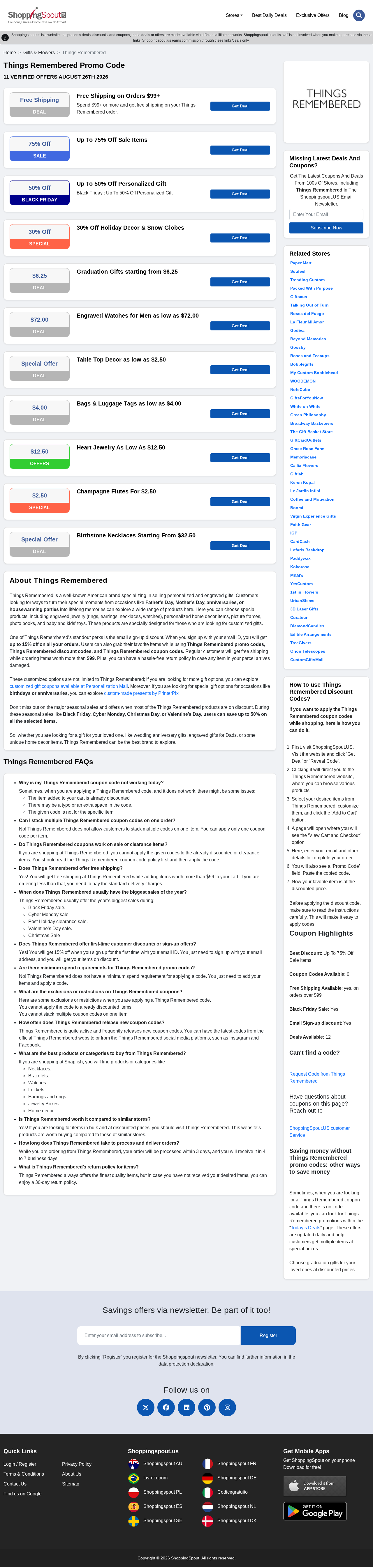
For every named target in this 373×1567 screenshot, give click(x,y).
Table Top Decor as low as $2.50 (121, 359)
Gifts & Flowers (39, 52)
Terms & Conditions (23, 1474)
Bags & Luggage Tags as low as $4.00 (129, 403)
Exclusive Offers (313, 15)
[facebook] (166, 1407)
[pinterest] (207, 1407)
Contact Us (15, 1483)
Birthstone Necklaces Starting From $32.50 (136, 535)
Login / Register (19, 1464)
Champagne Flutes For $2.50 (116, 491)
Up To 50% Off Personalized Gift (121, 183)
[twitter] (145, 1407)
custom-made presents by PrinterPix (141, 693)
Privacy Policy (77, 1464)
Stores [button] (232, 15)
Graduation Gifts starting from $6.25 (127, 271)
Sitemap (70, 1483)
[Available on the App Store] (315, 1485)
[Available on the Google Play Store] (315, 1510)
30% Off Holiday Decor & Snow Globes (130, 227)
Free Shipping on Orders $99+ (118, 96)
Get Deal (240, 106)
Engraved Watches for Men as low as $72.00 (138, 315)
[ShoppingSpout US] (37, 15)
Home (9, 52)
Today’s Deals (305, 1227)
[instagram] (227, 1407)
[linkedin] (186, 1407)
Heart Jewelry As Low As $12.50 (121, 447)
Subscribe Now (326, 227)
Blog (344, 15)
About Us (71, 1474)
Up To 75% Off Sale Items (112, 140)
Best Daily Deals (269, 15)
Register (268, 1335)
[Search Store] (359, 15)
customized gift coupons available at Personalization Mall (69, 686)
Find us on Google (22, 1493)
